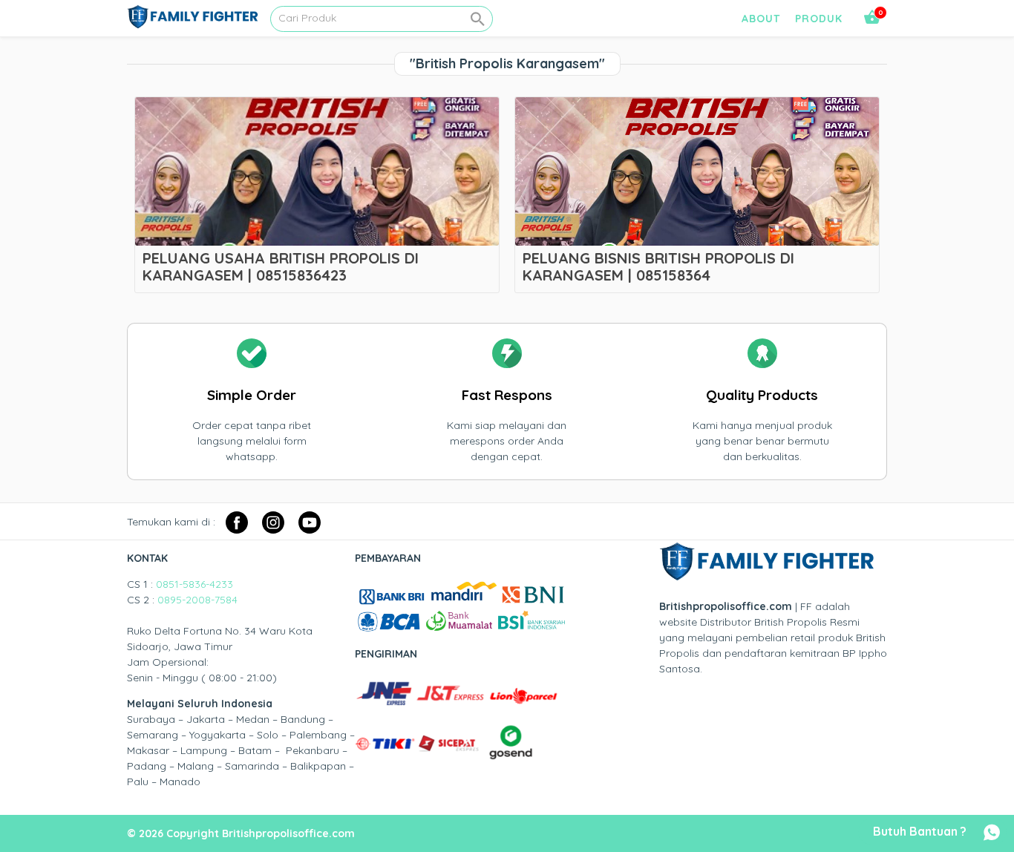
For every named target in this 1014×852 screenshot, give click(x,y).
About (761, 18)
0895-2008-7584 (197, 599)
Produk (819, 18)
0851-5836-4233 (194, 584)
